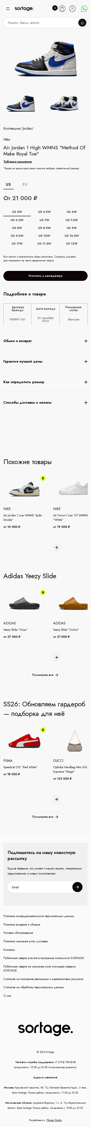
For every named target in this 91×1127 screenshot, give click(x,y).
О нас (7, 996)
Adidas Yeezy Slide (29, 576)
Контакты (9, 950)
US (8, 184)
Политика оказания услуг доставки (25, 941)
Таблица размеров (17, 161)
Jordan (27, 128)
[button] (7, 8)
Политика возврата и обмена (21, 925)
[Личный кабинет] (72, 8)
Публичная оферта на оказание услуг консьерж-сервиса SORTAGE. (39, 969)
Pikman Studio (54, 1120)
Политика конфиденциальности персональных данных (38, 916)
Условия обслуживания (18, 933)
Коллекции (11, 128)
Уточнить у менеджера (45, 276)
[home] (24, 8)
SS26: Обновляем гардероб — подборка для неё (44, 708)
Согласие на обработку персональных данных (33, 987)
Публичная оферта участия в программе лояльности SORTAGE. (43, 958)
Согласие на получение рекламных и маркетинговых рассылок (43, 979)
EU (25, 184)
